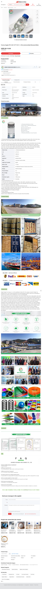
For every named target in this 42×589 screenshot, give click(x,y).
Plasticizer (12, 559)
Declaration (31, 584)
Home (2, 7)
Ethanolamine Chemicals (6, 569)
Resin (32, 557)
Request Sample (17, 55)
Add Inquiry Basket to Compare (21, 39)
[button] (37, 82)
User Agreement (27, 584)
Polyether (2, 557)
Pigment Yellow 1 (4, 576)
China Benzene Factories (20, 576)
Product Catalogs (15, 553)
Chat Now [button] (32, 53)
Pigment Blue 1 (11, 576)
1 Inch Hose (32, 574)
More (2, 581)
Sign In (3, 75)
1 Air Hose (17, 574)
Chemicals (5, 7)
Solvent (2, 559)
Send (10, 513)
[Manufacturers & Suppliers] (21, 2)
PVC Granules (13, 557)
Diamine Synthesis (15, 569)
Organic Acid (23, 555)
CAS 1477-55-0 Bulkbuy (5, 579)
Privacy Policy (36, 584)
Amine (15, 7)
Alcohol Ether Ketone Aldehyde (16, 555)
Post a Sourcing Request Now (30, 513)
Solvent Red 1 (28, 576)
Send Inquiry (10, 53)
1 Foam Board (4, 574)
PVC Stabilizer (33, 555)
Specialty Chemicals (4, 555)
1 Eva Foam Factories (24, 574)
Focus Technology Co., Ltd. (14, 584)
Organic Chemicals (10, 7)
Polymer (22, 557)
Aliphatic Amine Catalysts (24, 569)
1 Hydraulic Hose (11, 574)
